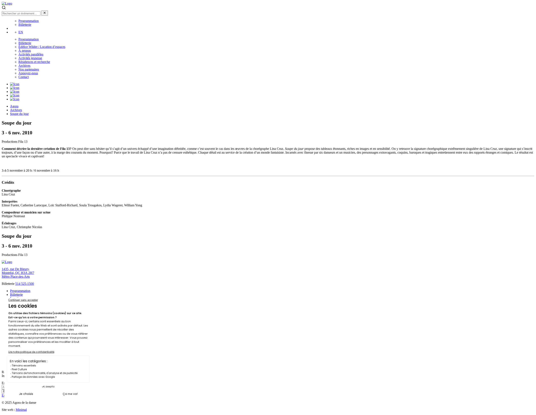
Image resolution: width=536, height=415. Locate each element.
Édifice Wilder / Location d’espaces (41, 47)
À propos (24, 50)
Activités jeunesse (30, 58)
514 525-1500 (24, 283)
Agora (14, 106)
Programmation (28, 21)
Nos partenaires (28, 69)
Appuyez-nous (28, 73)
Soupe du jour (19, 114)
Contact (23, 77)
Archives (24, 65)
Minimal (21, 409)
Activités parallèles (30, 54)
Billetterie (24, 24)
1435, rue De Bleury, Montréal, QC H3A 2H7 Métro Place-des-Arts (18, 272)
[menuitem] (20, 32)
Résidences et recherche (34, 62)
